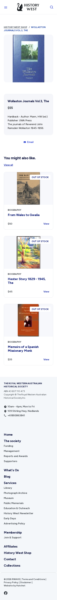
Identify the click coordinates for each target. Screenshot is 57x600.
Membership (13, 532)
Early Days (10, 518)
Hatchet (20, 585)
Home (8, 434)
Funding (8, 445)
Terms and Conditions (33, 579)
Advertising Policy (14, 523)
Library (8, 487)
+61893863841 (16, 415)
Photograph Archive (15, 492)
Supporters (10, 461)
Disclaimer (25, 582)
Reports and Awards (16, 456)
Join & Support (12, 537)
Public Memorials (13, 503)
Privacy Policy (11, 582)
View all (8, 164)
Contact (10, 559)
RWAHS (16, 579)
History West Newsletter (18, 513)
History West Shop (15, 27)
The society (12, 441)
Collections (12, 565)
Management (11, 451)
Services (10, 483)
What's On (11, 470)
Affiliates (10, 546)
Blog (7, 476)
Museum (9, 498)
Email (30, 142)
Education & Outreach (17, 508)
